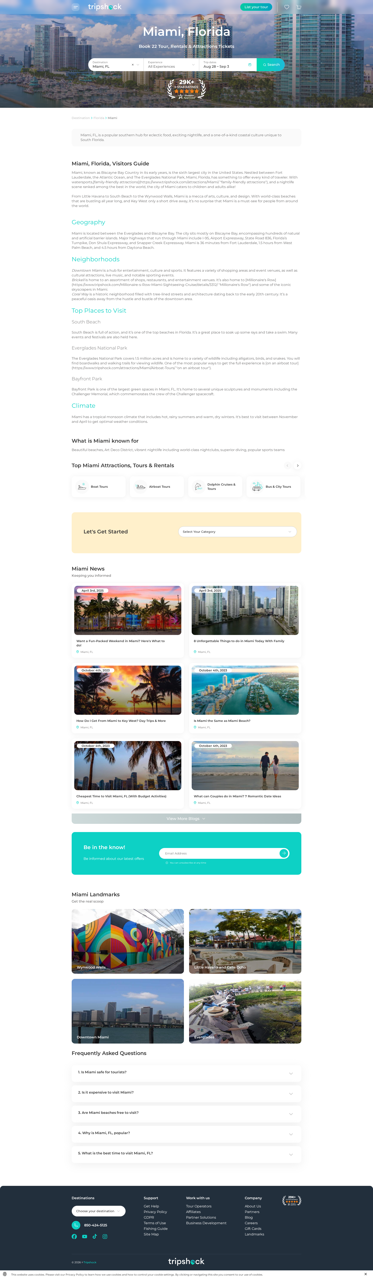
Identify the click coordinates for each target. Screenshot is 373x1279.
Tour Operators (199, 1206)
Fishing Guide (156, 1229)
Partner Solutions (201, 1217)
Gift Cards (253, 1229)
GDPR (149, 1217)
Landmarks (254, 1234)
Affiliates (193, 1212)
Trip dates (210, 62)
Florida (98, 118)
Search (273, 65)
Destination (81, 118)
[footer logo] (186, 1262)
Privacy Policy (155, 1212)
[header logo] (100, 7)
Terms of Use (155, 1223)
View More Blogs (183, 818)
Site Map (151, 1234)
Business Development (206, 1223)
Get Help (151, 1206)
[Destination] (137, 64)
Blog (249, 1217)
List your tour (256, 7)
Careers (251, 1223)
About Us (253, 1206)
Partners (252, 1212)
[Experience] (193, 64)
